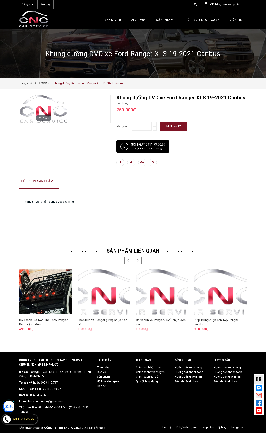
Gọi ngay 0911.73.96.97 (148, 146)
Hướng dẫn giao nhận (188, 376)
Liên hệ (235, 19)
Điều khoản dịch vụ (186, 381)
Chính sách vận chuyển (150, 372)
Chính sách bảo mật (148, 367)
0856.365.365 (38, 395)
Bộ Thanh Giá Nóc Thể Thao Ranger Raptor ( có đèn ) (43, 322)
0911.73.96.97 (52, 388)
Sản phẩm (165, 19)
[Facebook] (259, 403)
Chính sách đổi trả (147, 376)
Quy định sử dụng (147, 381)
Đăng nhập (28, 4)
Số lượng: (122, 126)
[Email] (258, 396)
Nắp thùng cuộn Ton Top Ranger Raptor (216, 322)
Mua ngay (173, 126)
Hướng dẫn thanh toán (189, 372)
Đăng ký (45, 4)
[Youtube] (259, 410)
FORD (43, 83)
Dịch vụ (137, 19)
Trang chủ (111, 19)
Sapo (102, 427)
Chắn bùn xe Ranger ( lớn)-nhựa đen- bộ (103, 322)
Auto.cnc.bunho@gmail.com (45, 401)
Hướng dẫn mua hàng (188, 367)
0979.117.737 (49, 382)
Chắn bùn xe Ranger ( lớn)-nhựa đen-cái (161, 322)
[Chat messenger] (258, 388)
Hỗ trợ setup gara (202, 19)
